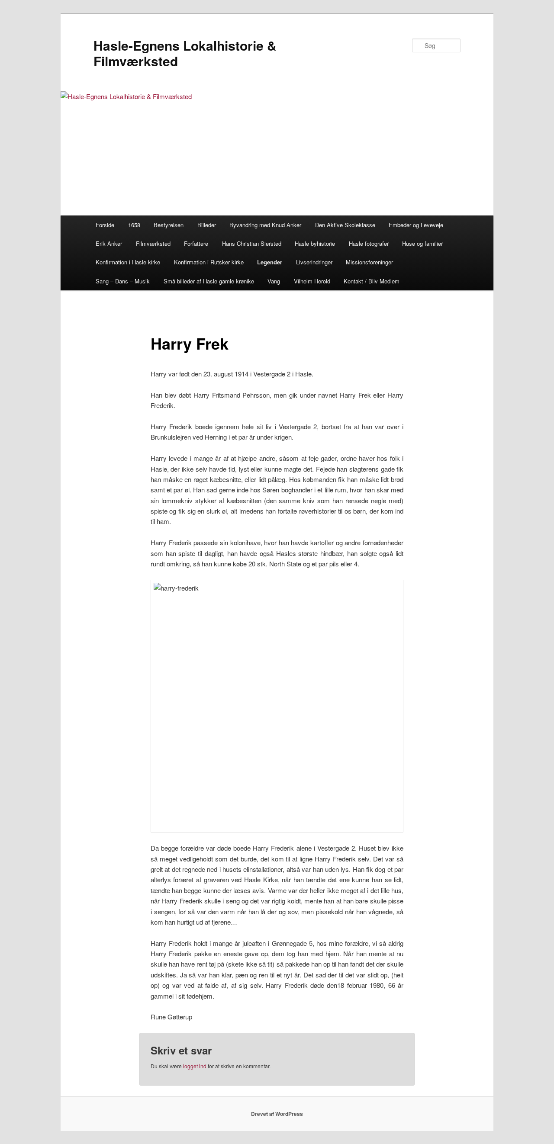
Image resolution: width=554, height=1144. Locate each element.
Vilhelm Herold (312, 281)
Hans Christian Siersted (251, 243)
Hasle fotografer (369, 243)
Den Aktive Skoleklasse (345, 225)
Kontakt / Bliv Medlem (371, 281)
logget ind (194, 1066)
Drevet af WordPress (277, 1114)
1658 (134, 225)
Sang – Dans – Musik (123, 281)
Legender (269, 262)
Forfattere (196, 243)
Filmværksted (153, 243)
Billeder (206, 225)
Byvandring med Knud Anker (265, 225)
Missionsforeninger (369, 262)
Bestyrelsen (169, 225)
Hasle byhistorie (315, 243)
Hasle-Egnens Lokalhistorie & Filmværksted (185, 53)
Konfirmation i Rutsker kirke (209, 262)
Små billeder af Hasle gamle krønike (209, 281)
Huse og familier (422, 243)
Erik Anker (109, 243)
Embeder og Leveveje (416, 225)
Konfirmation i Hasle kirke (128, 262)
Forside (105, 225)
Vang (273, 281)
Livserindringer (314, 262)
